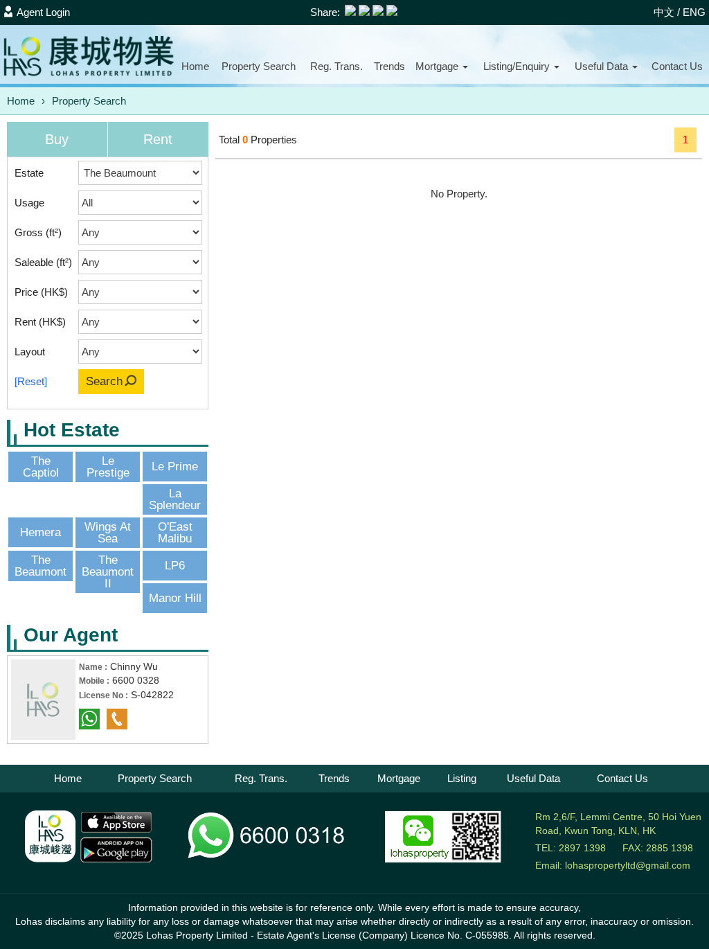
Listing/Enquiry (518, 66)
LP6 (175, 565)
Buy (57, 139)
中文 (664, 12)
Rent (157, 139)
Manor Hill (175, 598)
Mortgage (438, 66)
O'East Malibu (175, 532)
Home (195, 66)
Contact (677, 66)
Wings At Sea (107, 532)
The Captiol (41, 466)
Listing (461, 778)
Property (259, 66)
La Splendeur (175, 499)
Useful (601, 66)
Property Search (89, 101)
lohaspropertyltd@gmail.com (627, 865)
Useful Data (533, 778)
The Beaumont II (108, 571)
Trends (389, 66)
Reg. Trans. (336, 66)
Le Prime (175, 466)
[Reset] (31, 381)
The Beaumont (40, 565)
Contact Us (622, 778)
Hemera (40, 532)
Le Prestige (108, 466)
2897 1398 (582, 847)
